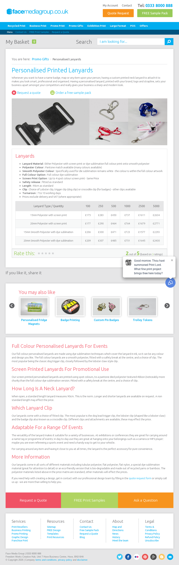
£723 (127, 232)
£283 (101, 215)
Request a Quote (60, 32)
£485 (113, 240)
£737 (127, 215)
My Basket (17, 42)
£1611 (141, 215)
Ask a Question (146, 500)
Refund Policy (152, 537)
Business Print (38, 25)
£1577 (141, 232)
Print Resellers (20, 527)
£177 (88, 223)
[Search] (169, 41)
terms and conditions (46, 560)
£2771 (156, 223)
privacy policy (65, 560)
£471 (113, 232)
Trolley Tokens (142, 320)
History (116, 537)
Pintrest (145, 557)
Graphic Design (20, 537)
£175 (88, 215)
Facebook (128, 557)
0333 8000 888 (159, 5)
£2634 (156, 215)
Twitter (120, 557)
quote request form (140, 478)
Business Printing (21, 530)
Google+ (153, 557)
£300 (101, 232)
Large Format (118, 25)
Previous (12, 305)
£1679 (141, 223)
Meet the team (120, 540)
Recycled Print (16, 25)
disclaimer (82, 560)
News (115, 533)
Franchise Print (20, 540)
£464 (113, 223)
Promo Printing (20, 533)
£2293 (156, 232)
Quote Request (118, 13)
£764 (127, 223)
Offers (144, 25)
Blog (82, 537)
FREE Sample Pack (155, 13)
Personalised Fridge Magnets (34, 321)
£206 (88, 232)
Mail (170, 557)
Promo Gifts (76, 25)
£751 (127, 240)
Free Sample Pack (89, 530)
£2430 (156, 240)
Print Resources (55, 537)
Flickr (137, 557)
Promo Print (58, 25)
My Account (110, 5)
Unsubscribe (152, 540)
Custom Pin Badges (106, 320)
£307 (101, 240)
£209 (88, 240)
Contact (127, 5)
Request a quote (29, 92)
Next (167, 305)
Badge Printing (70, 320)
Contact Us (21, 32)
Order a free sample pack (73, 92)
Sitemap (51, 527)
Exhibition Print (96, 25)
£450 (113, 215)
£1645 (141, 240)
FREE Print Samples (39, 32)
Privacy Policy (152, 533)
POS (132, 25)
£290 (101, 223)
